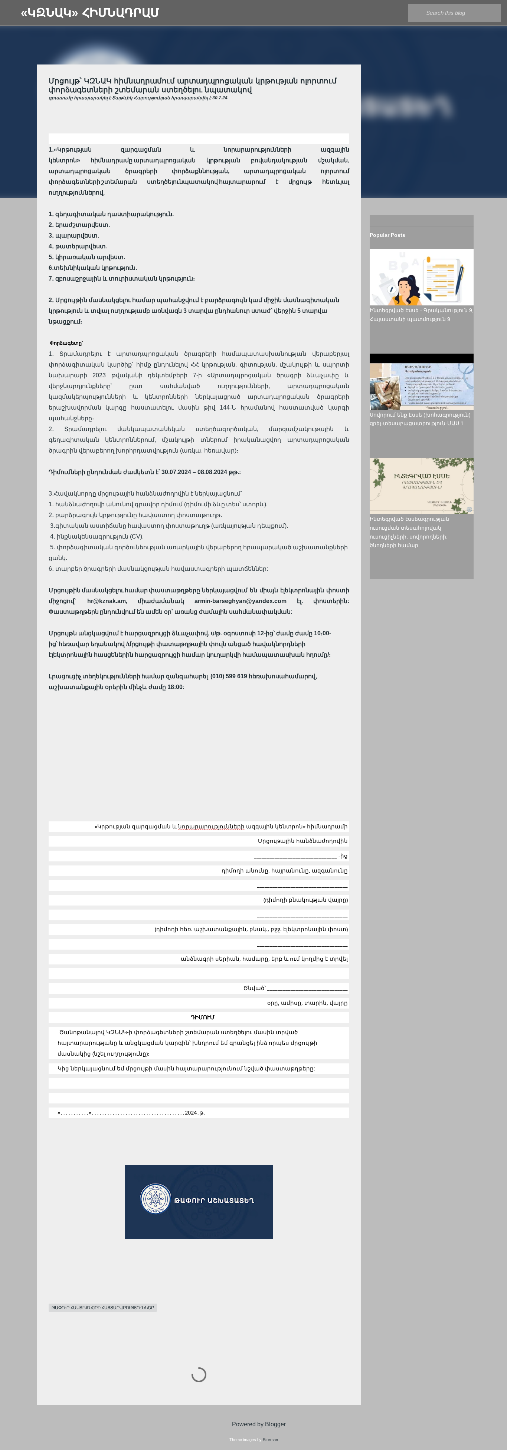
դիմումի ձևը (205, 504)
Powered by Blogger (258, 1424)
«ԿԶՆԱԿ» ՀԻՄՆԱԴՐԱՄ (90, 12)
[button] (53, 113)
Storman (270, 1439)
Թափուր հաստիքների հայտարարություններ (103, 1307)
